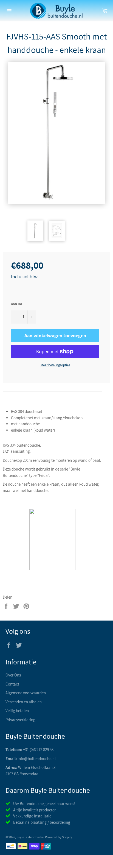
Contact (12, 684)
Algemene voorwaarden (25, 692)
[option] (56, 132)
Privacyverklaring (20, 719)
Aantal (17, 304)
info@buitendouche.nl (37, 758)
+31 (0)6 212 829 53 (38, 749)
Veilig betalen (17, 710)
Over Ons (13, 675)
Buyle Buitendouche (30, 837)
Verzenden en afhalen (23, 701)
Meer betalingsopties (55, 365)
